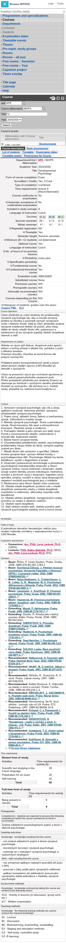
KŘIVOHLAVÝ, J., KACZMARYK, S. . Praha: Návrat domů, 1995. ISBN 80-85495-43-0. (36, 696)
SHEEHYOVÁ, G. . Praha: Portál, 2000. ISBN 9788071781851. (31, 626)
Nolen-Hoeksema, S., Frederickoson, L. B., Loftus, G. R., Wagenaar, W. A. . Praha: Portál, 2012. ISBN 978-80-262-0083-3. (36, 584)
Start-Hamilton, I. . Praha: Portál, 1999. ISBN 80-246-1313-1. (35, 643)
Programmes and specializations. (26, 15)
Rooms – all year (14, 57)
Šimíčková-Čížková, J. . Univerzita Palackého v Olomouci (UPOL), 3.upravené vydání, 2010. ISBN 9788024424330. (35, 572)
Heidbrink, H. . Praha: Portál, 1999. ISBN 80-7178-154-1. (35, 634)
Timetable (28, 152)
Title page (9, 82)
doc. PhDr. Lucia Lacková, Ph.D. (42, 544)
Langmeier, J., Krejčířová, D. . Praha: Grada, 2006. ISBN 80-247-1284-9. (34, 594)
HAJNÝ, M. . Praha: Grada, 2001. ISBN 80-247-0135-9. (36, 669)
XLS (21, 308)
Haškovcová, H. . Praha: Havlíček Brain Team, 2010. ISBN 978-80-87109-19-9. (36, 661)
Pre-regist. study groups (19, 48)
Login (51, 3)
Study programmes (37, 148)
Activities (7, 519)
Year (3, 119)
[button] (4, 4)
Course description (13, 148)
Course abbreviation (11, 108)
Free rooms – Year (15, 65)
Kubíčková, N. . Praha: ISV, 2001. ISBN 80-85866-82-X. (34, 742)
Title (3, 114)
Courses (8, 19)
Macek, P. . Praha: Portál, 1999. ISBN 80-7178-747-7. (33, 610)
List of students (11, 152)
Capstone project (15, 69)
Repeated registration (24, 228)
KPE (40, 160)
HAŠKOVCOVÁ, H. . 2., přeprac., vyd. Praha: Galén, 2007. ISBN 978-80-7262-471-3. (35, 723)
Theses (8, 44)
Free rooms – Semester (19, 61)
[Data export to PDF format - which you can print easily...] (52, 98)
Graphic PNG (9, 308)
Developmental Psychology (47, 145)
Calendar (9, 86)
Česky (60, 3)
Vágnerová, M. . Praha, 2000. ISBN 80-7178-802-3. (34, 602)
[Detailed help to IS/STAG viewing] (63, 98)
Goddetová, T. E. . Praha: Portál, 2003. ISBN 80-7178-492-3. (35, 733)
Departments (12, 23)
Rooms (8, 53)
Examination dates (15, 36)
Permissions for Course (37, 155)
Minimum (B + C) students (22, 239)
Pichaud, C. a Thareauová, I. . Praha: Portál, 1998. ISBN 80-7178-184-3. (34, 713)
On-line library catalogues (25, 748)
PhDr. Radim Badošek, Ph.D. (37, 550)
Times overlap (12, 73)
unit (3, 103)
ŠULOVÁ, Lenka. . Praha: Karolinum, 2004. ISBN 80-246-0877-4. (34, 652)
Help (6, 90)
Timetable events (14, 40)
